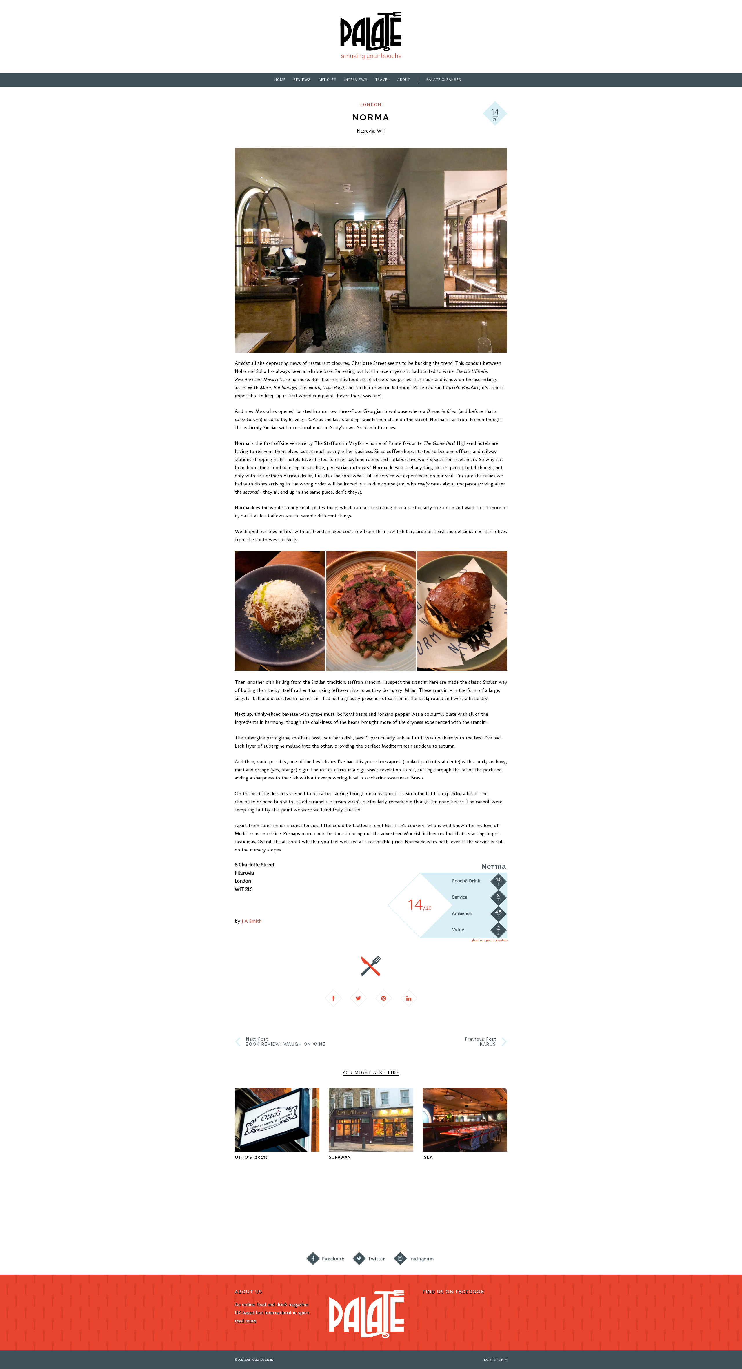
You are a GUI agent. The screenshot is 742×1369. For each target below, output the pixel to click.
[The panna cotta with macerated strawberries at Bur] (510, 1213)
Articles (328, 80)
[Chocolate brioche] (462, 611)
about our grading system (489, 940)
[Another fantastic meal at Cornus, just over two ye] (139, 1213)
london (371, 105)
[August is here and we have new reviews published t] (602, 1213)
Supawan (340, 1157)
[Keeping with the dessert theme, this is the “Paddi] (417, 1213)
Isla (428, 1157)
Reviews (302, 80)
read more (245, 1320)
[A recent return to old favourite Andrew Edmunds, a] (232, 1213)
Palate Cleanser (443, 80)
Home (280, 80)
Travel (382, 80)
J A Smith (251, 921)
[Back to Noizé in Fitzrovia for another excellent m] (695, 1213)
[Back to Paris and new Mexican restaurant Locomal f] (324, 1213)
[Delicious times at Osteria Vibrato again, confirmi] (46, 1213)
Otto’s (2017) (251, 1157)
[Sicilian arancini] (280, 611)
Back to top (494, 1360)
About (403, 80)
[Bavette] (371, 611)
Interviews (356, 80)
